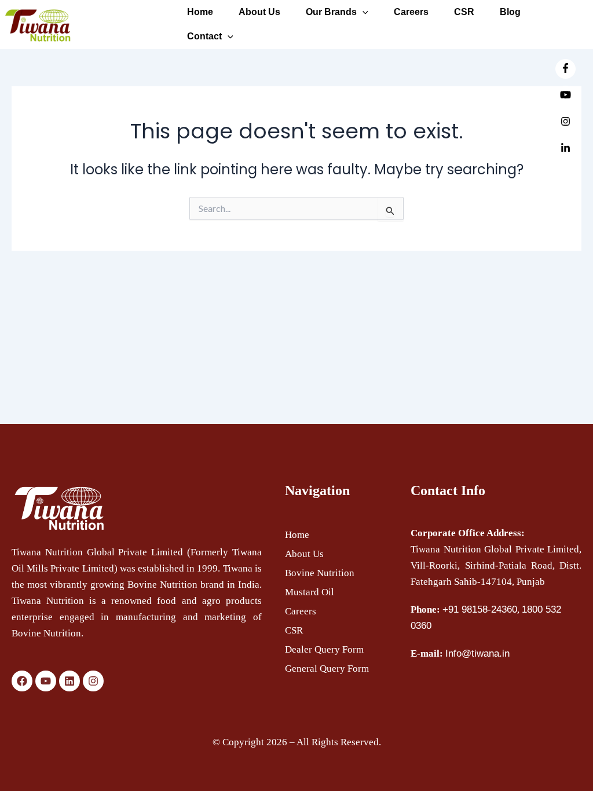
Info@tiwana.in (477, 653)
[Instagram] (565, 122)
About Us (304, 553)
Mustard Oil (309, 592)
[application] (227, 36)
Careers (300, 611)
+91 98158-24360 (479, 609)
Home (297, 534)
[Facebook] (565, 69)
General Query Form (327, 668)
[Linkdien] (565, 149)
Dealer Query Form (324, 649)
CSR (294, 630)
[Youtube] (565, 95)
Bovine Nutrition (319, 572)
